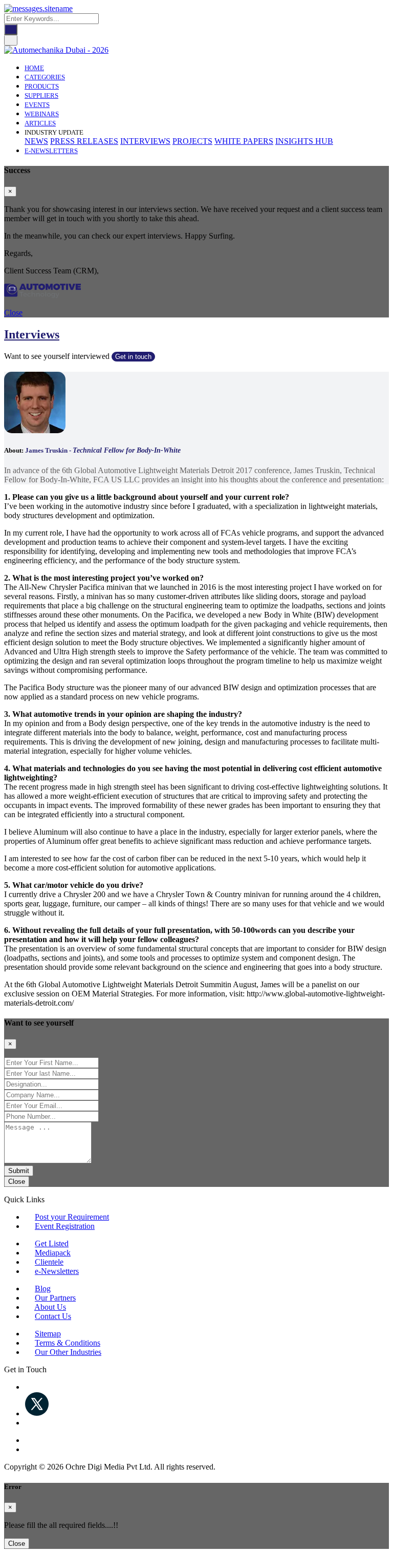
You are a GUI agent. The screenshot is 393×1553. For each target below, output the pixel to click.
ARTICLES (40, 123)
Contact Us (53, 1316)
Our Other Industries (68, 1352)
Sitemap (48, 1333)
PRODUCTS (42, 86)
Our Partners (55, 1297)
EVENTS (37, 105)
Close (16, 1181)
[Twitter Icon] (37, 1413)
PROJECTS (192, 141)
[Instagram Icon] (28, 1440)
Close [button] (13, 312)
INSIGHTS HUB (304, 141)
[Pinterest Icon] (28, 1449)
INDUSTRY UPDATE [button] (54, 132)
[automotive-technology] (42, 295)
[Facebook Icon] (28, 1386)
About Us (50, 1307)
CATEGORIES (45, 77)
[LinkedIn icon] (28, 1422)
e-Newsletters (51, 151)
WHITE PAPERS (243, 141)
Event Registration (65, 1226)
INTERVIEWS (145, 141)
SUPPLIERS (41, 95)
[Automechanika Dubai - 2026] (56, 50)
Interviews (31, 334)
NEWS (36, 141)
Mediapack (53, 1252)
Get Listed (52, 1243)
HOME (34, 68)
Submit (18, 1171)
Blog (43, 1288)
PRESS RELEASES (84, 141)
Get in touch (133, 356)
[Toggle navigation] (10, 40)
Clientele (49, 1262)
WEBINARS (42, 114)
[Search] (10, 29)
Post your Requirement (72, 1216)
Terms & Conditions (67, 1342)
